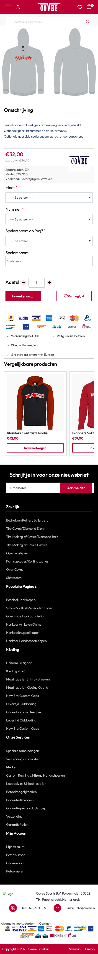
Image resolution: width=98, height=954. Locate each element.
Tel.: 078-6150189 (33, 908)
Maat (10, 187)
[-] (23, 283)
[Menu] (8, 7)
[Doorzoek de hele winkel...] (87, 22)
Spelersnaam (16, 252)
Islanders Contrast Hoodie (27, 433)
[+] (50, 283)
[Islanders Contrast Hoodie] (35, 402)
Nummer (13, 209)
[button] (23, 296)
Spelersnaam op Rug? (24, 230)
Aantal (12, 282)
